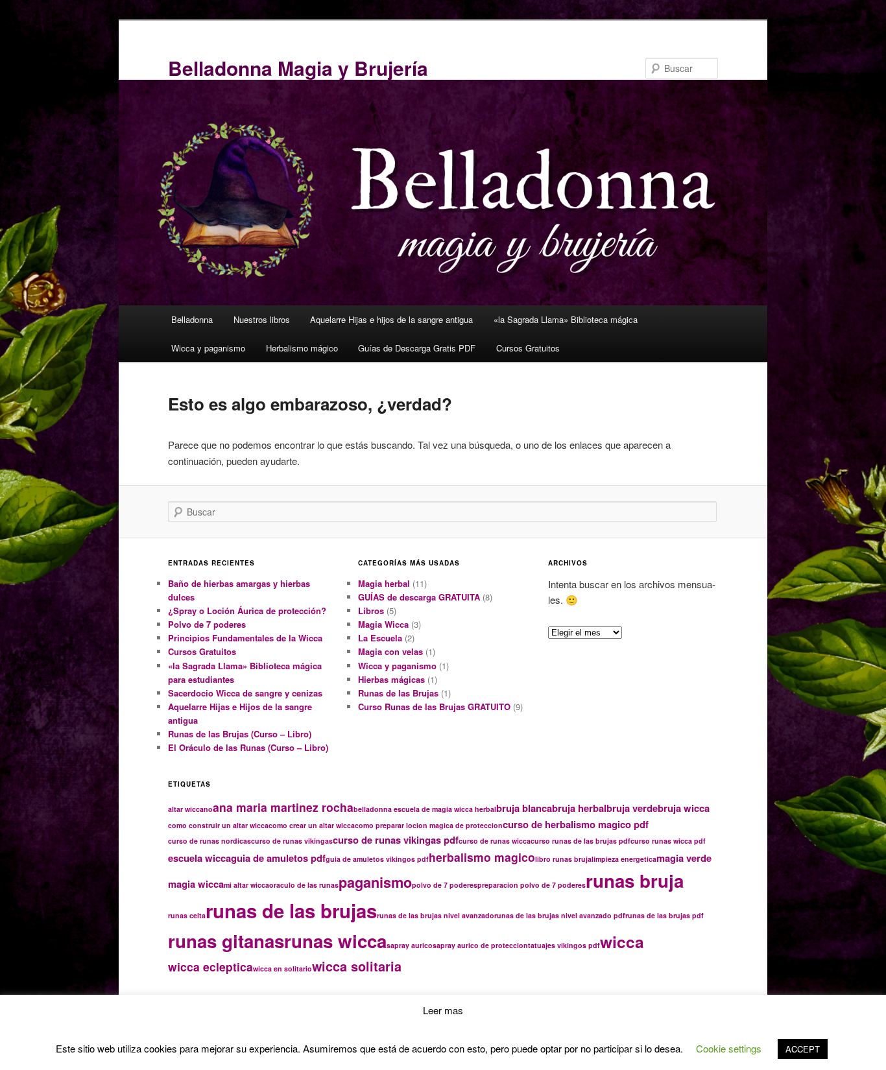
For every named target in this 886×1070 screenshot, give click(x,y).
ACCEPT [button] (802, 1049)
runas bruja (635, 881)
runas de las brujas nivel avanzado (435, 915)
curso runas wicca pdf (668, 841)
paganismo (375, 882)
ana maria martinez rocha (283, 807)
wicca (622, 941)
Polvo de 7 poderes (207, 624)
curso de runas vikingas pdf (396, 840)
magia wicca (196, 884)
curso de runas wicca (495, 841)
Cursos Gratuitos (528, 348)
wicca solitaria (356, 966)
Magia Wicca (383, 624)
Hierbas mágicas (391, 679)
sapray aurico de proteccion (480, 945)
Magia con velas (390, 651)
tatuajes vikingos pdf (564, 945)
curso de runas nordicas (209, 841)
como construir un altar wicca (218, 825)
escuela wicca (199, 858)
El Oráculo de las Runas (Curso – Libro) (248, 747)
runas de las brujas (291, 910)
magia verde (684, 858)
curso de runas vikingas (292, 841)
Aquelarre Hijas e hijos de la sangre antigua (391, 319)
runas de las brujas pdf (664, 915)
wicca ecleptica (210, 966)
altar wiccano (190, 809)
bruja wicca (684, 808)
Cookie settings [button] (728, 1048)
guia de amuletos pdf (278, 858)
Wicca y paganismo (208, 348)
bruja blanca (524, 808)
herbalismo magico (482, 857)
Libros (371, 610)
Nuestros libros (261, 319)
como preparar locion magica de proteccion (429, 825)
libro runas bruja (563, 859)
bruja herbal (579, 808)
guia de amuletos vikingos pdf (377, 859)
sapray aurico (410, 945)
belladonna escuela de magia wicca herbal (424, 809)
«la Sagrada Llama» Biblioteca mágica (566, 319)
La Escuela (380, 638)
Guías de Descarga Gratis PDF (416, 348)
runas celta (187, 915)
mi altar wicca (246, 885)
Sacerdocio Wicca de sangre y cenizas (245, 693)
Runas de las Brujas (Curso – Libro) (239, 734)
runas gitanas (226, 941)
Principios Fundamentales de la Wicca (245, 638)
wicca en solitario (282, 968)
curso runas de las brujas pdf (580, 841)
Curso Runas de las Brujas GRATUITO (434, 706)
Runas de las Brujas (398, 693)
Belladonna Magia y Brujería (298, 68)
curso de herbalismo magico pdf (576, 824)
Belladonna (192, 319)
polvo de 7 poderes (444, 885)
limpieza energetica (624, 859)
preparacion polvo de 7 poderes (531, 885)
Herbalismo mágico (302, 348)
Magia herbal (384, 583)
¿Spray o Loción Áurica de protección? (247, 610)
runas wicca (335, 941)
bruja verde (632, 808)
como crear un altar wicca (312, 825)
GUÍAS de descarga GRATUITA (419, 597)
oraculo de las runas (304, 885)
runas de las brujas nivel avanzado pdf (559, 915)
